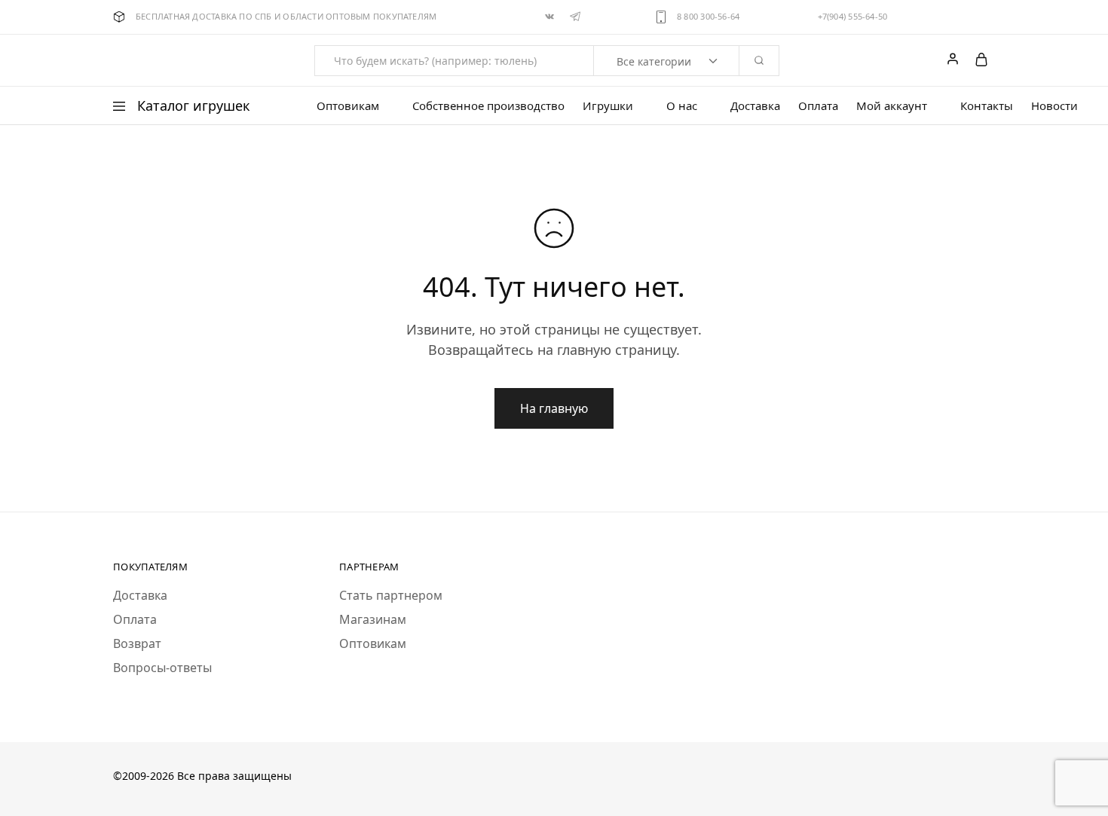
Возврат (137, 643)
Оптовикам (372, 643)
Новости (1054, 106)
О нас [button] (681, 106)
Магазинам (372, 619)
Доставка (755, 106)
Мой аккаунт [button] (891, 106)
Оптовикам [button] (348, 106)
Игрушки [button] (608, 106)
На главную (554, 408)
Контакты (986, 106)
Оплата (818, 106)
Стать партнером (390, 595)
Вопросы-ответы (162, 667)
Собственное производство (488, 106)
